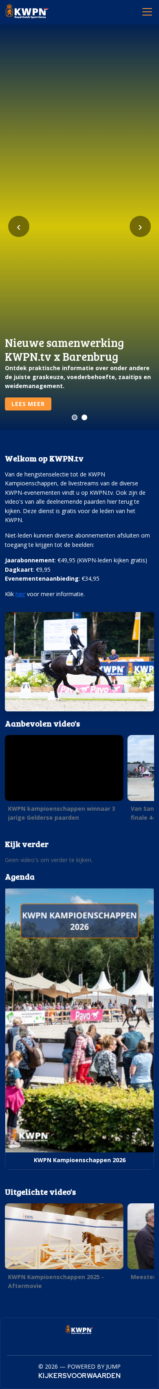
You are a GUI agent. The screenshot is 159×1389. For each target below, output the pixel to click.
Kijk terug (28, 404)
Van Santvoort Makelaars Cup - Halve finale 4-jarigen (62, 812)
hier (20, 594)
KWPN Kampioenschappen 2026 (80, 1160)
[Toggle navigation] (146, 11)
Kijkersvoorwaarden (79, 1375)
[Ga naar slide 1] (74, 417)
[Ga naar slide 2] (84, 417)
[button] (64, 780)
